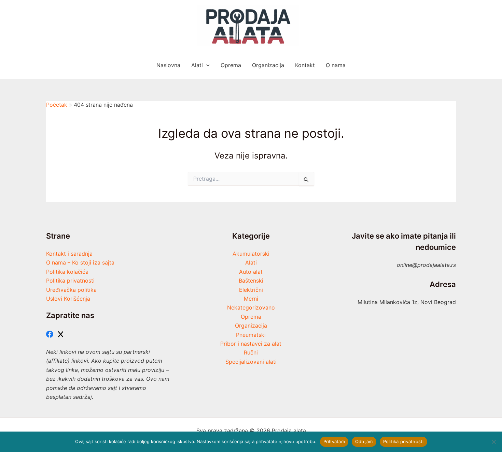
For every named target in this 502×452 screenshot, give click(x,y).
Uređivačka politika (71, 289)
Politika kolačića (67, 271)
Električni (251, 289)
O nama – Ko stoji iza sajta (80, 262)
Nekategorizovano (251, 307)
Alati (251, 262)
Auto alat (251, 271)
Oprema (251, 316)
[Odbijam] (493, 441)
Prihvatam (334, 441)
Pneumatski (251, 334)
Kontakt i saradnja (69, 253)
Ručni (251, 352)
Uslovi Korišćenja (68, 298)
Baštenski (251, 280)
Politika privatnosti (70, 280)
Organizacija (251, 325)
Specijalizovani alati (251, 361)
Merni (251, 298)
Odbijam (364, 441)
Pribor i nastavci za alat (250, 343)
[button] (206, 65)
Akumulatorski (251, 253)
